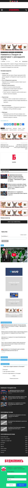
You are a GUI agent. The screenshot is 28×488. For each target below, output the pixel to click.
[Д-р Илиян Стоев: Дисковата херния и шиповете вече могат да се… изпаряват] (4, 429)
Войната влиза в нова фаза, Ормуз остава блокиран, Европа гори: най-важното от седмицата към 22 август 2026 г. (14, 332)
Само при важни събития (8, 371)
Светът (2, 444)
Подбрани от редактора (18, 52)
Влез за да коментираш (14, 221)
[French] (17, 1)
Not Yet (11, 484)
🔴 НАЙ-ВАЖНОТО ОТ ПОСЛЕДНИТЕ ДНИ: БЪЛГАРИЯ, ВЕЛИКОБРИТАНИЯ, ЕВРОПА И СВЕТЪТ (13, 350)
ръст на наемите (21, 129)
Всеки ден (5, 369)
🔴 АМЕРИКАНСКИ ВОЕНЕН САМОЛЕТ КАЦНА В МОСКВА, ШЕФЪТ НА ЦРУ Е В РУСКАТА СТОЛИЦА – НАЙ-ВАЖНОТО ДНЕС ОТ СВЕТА (17, 178)
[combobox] (9, 479)
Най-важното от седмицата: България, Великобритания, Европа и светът (17, 193)
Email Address (4, 236)
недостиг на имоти (13, 129)
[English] (15, 1)
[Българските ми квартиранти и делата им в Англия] (4, 423)
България (3, 442)
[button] (26, 10)
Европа (2, 446)
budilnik (3, 61)
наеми (23, 128)
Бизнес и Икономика (4, 52)
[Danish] (12, 1)
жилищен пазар (8, 128)
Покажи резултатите (14, 378)
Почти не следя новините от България (11, 373)
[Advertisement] (14, 27)
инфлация (15, 128)
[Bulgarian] (10, 1)
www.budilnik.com (4, 120)
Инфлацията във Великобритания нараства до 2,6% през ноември (7, 146)
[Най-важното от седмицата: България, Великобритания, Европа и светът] (4, 193)
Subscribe (21, 484)
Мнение (2, 452)
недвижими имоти (4, 129)
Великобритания (11, 52)
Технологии (3, 450)
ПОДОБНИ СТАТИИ (5, 169)
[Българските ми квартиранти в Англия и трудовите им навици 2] (4, 416)
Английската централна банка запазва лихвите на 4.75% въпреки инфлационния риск (20, 146)
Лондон (19, 128)
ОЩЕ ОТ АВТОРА (5, 171)
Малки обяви (4, 448)
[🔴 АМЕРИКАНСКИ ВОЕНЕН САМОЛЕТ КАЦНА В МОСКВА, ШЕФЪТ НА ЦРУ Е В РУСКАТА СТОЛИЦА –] (4, 176)
